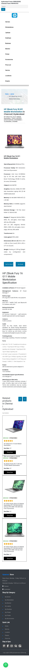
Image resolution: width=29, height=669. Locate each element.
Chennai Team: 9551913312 (9, 3)
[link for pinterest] (4, 645)
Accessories (9, 59)
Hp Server (8, 597)
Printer (7, 54)
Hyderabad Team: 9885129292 (11, 1)
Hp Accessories (9, 618)
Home (7, 94)
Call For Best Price (10, 264)
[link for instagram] (11, 645)
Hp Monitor (8, 603)
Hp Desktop (8, 609)
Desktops (8, 38)
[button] (20, 399)
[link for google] (20, 645)
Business (8, 43)
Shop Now (10, 452)
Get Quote (20, 264)
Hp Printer (8, 612)
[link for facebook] (7, 645)
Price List (8, 65)
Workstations (9, 27)
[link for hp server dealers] (14, 15)
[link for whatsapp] (5, 664)
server (12, 94)
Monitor (7, 49)
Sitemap (23, 652)
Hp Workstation (9, 600)
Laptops (7, 32)
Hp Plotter (8, 615)
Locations (8, 75)
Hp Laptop (8, 606)
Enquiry (7, 81)
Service (7, 70)
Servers (7, 22)
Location (7, 632)
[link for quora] (15, 645)
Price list (7, 638)
